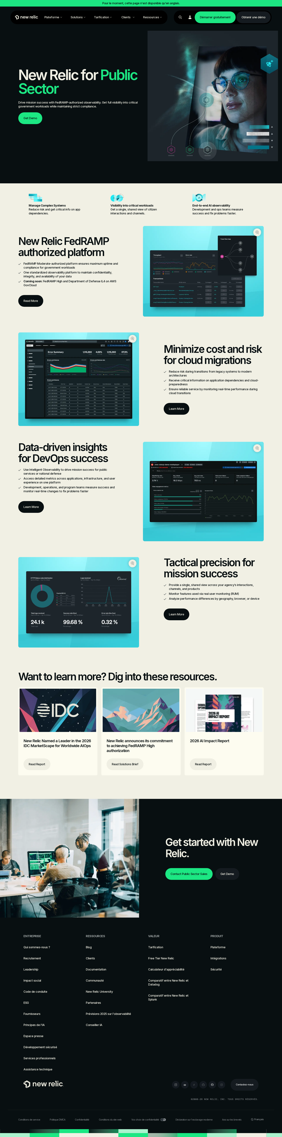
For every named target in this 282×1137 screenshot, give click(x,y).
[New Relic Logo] (26, 17)
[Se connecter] (190, 17)
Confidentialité (82, 1119)
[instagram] (221, 1085)
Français (259, 1119)
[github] (203, 1085)
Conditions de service (29, 1119)
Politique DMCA (57, 1119)
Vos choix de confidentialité (145, 1119)
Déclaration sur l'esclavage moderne (194, 1119)
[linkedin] (176, 1085)
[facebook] (212, 1085)
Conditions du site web (110, 1119)
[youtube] (185, 1085)
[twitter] (194, 1085)
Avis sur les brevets (231, 1119)
